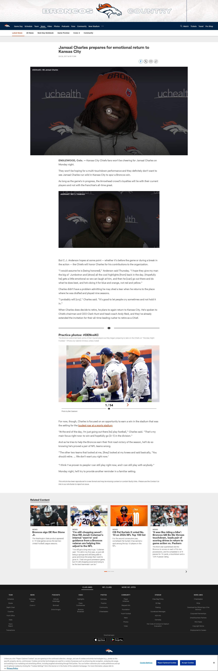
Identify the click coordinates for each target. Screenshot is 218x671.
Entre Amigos (56, 609)
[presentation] (187, 572)
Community (104, 607)
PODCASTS (56, 595)
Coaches (11, 611)
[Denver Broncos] (109, 651)
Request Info (126, 605)
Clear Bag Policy (158, 599)
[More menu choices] (103, 26)
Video (126, 626)
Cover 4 (32, 605)
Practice (103, 603)
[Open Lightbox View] (109, 380)
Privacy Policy (12, 668)
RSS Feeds (198, 622)
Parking (158, 607)
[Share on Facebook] (141, 63)
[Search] (181, 26)
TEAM (11, 595)
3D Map (158, 603)
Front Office (11, 615)
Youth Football (126, 613)
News (126, 618)
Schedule (10, 599)
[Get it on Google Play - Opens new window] (117, 641)
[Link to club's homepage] (7, 26)
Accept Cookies (188, 663)
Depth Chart (11, 607)
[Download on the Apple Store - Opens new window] (100, 640)
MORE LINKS (198, 595)
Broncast (56, 605)
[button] (109, 111)
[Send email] (151, 63)
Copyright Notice (198, 626)
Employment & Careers (198, 630)
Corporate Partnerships (198, 613)
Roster (10, 603)
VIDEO (80, 595)
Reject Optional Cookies (167, 663)
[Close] (214, 663)
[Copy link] (156, 61)
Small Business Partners (198, 618)
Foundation (126, 609)
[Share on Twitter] (146, 63)
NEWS (32, 595)
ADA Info (158, 615)
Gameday (103, 599)
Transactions (10, 630)
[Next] (127, 404)
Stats (10, 620)
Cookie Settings (146, 663)
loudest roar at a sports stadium (95, 425)
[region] (109, 663)
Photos (125, 622)
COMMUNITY (125, 595)
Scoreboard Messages (158, 611)
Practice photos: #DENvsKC (79, 335)
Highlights (80, 599)
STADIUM (158, 595)
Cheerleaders (103, 611)
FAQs (198, 603)
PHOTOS (104, 595)
